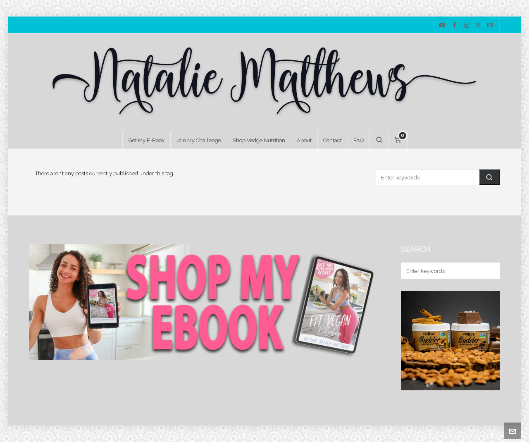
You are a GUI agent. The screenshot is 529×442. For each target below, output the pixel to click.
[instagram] (468, 25)
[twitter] (479, 25)
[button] (489, 177)
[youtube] (443, 25)
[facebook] (456, 25)
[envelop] (491, 25)
